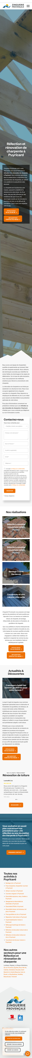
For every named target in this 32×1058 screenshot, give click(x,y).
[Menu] (27, 6)
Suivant (25, 688)
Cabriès (6, 970)
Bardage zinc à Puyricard (13, 883)
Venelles (20, 974)
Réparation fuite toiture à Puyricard (16, 917)
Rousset (18, 970)
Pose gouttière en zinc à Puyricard (16, 914)
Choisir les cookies (12, 1050)
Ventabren (12, 970)
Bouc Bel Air (22, 967)
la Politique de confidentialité (18, 468)
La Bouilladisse (12, 974)
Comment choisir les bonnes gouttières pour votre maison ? (16, 687)
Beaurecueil (7, 976)
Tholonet (14, 976)
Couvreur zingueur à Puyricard (15, 893)
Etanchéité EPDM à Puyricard (14, 906)
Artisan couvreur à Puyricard (14, 891)
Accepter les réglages (13, 1038)
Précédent (6, 688)
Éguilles (16, 967)
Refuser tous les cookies (14, 1044)
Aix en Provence (8, 967)
